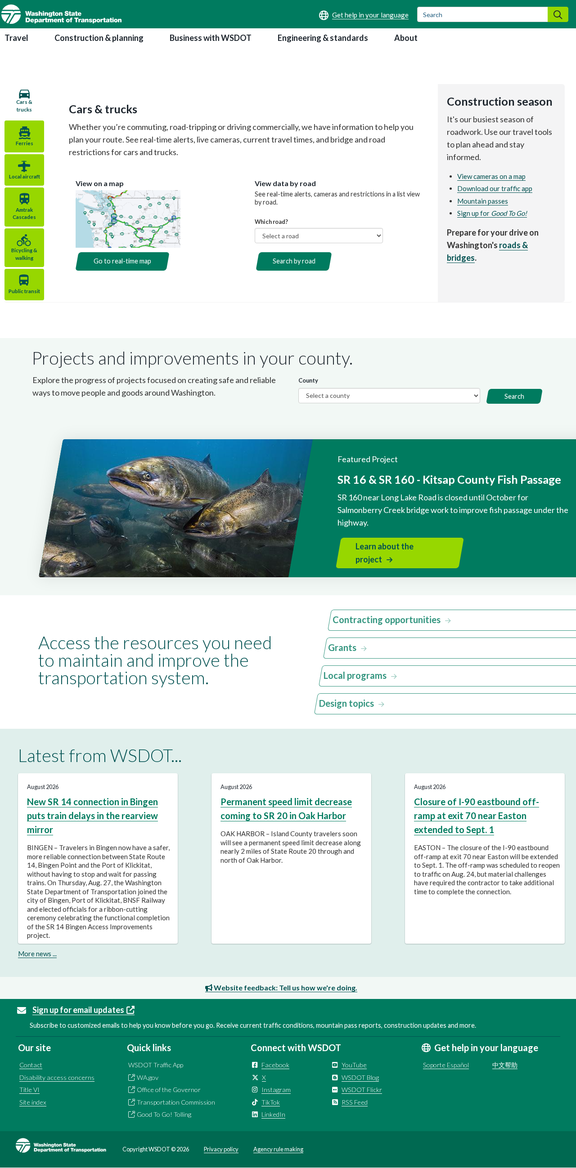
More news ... (37, 954)
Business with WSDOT (211, 38)
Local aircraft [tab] (24, 176)
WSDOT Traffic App (155, 1065)
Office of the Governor (169, 1089)
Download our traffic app (494, 188)
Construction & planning (99, 38)
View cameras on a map (491, 176)
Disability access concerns (56, 1077)
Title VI (29, 1089)
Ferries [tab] (24, 143)
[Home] (61, 14)
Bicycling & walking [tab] (24, 253)
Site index (32, 1102)
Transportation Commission (176, 1102)
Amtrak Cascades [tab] (24, 213)
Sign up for (492, 213)
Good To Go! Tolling (164, 1114)
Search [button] (514, 396)
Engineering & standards (323, 38)
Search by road (294, 261)
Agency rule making (278, 1149)
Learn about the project (385, 552)
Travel (16, 38)
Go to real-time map (122, 261)
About (406, 38)
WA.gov (147, 1077)
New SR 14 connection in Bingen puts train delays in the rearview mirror (92, 815)
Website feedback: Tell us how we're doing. (284, 987)
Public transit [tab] (24, 291)
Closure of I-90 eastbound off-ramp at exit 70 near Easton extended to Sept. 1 (476, 815)
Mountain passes (482, 201)
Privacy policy (221, 1149)
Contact (30, 1065)
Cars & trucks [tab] (24, 105)
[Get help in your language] (364, 15)
